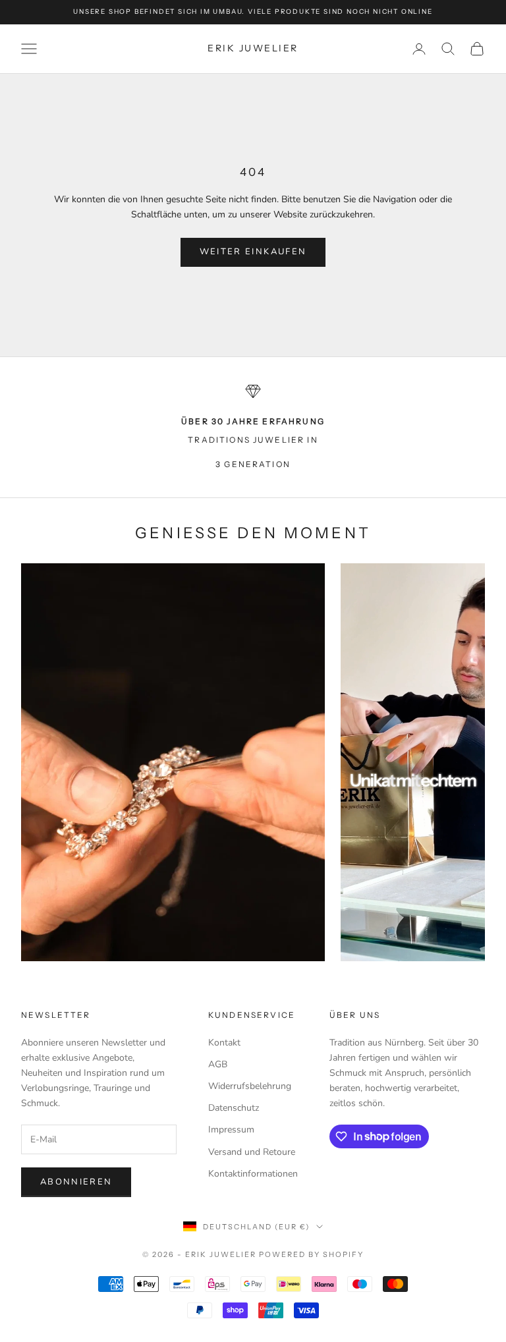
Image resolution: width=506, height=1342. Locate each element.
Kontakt (224, 1042)
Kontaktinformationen (253, 1173)
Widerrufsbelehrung (249, 1086)
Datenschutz (233, 1108)
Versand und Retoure (251, 1152)
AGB (217, 1064)
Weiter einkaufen (253, 252)
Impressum (231, 1129)
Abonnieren (76, 1182)
